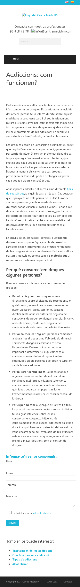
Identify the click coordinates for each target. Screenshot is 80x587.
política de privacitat (41, 513)
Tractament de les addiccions (32, 550)
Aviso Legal (52, 581)
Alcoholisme (20, 564)
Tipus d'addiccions (24, 559)
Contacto (67, 581)
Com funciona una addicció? (30, 555)
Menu (16, 59)
